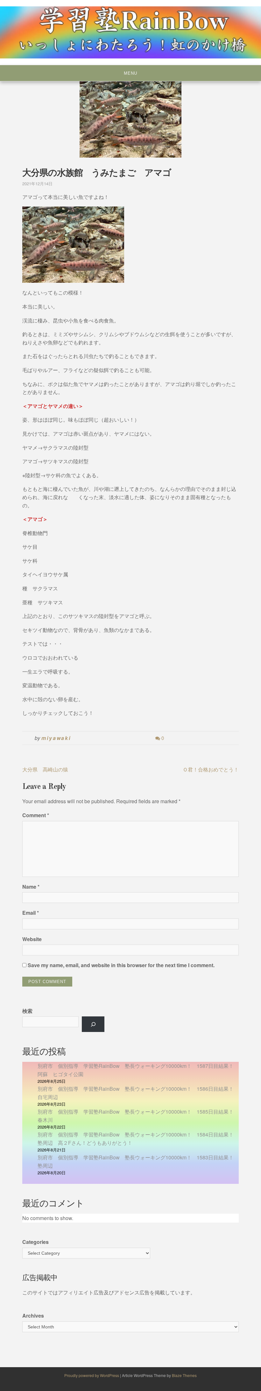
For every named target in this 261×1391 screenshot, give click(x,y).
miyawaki (56, 738)
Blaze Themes (184, 1375)
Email (30, 912)
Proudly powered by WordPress (92, 1375)
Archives (33, 1315)
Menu (130, 73)
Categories (35, 1241)
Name (30, 886)
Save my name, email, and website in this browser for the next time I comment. (121, 965)
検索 (27, 1010)
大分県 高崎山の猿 (45, 769)
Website (32, 939)
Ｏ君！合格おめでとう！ (211, 769)
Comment (35, 815)
